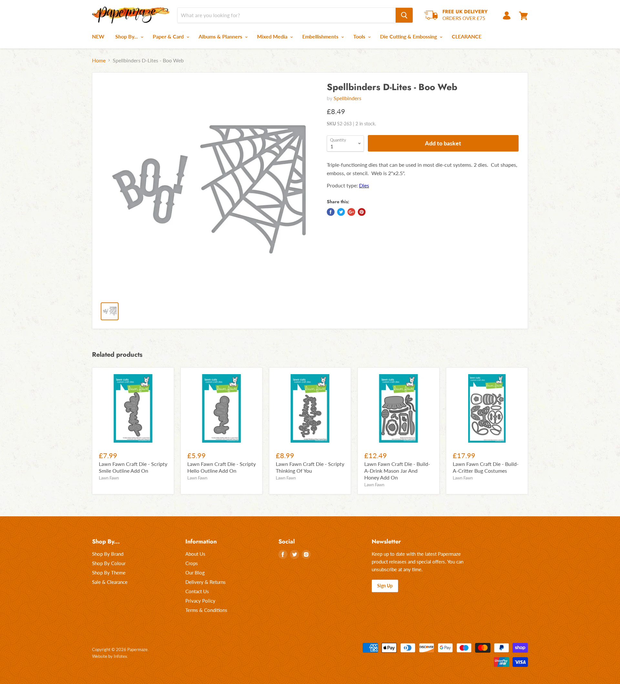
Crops (191, 563)
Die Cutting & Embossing (409, 36)
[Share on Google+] (351, 212)
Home (99, 60)
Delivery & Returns (205, 582)
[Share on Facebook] (331, 212)
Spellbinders (347, 98)
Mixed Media (273, 36)
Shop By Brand (107, 554)
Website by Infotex (109, 656)
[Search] (404, 15)
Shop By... (127, 36)
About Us (195, 554)
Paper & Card (169, 36)
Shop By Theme (109, 572)
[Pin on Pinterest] (362, 212)
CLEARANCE (466, 36)
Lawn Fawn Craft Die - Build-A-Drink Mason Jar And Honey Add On (397, 470)
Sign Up (385, 585)
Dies (364, 185)
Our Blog (195, 572)
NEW (98, 36)
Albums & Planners (221, 36)
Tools (360, 36)
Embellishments (321, 36)
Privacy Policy (200, 601)
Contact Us (197, 591)
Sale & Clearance (110, 582)
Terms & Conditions (206, 610)
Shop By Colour (109, 563)
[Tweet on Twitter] (341, 212)
